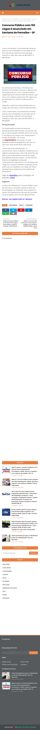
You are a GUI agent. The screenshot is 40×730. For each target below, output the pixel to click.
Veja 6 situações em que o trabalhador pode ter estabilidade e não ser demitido (24, 538)
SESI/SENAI (6, 598)
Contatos (24, 665)
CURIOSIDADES (7, 571)
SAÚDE (5, 595)
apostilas (13, 175)
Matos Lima (7, 37)
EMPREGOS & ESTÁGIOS (10, 588)
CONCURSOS (13, 205)
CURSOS (5, 574)
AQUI (12, 178)
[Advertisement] (20, 373)
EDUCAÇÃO (6, 585)
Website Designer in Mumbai (26, 727)
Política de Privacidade (10, 665)
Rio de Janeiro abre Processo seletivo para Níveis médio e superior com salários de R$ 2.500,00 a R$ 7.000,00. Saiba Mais (24, 513)
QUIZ (4, 591)
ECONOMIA (15, 19)
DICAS (21, 205)
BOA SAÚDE (6, 564)
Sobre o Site (25, 662)
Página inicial (6, 19)
